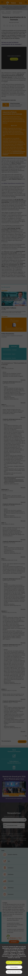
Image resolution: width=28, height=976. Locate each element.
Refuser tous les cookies (14, 972)
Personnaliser (14, 967)
